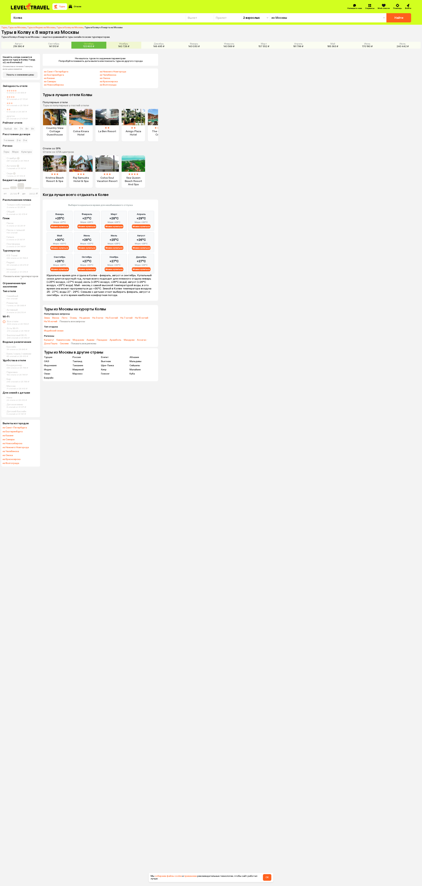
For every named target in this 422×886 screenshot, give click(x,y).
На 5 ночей (112, 318)
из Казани (8, 435)
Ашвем (90, 340)
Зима (47, 318)
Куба (132, 373)
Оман (47, 373)
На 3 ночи (97, 318)
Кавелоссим (63, 340)
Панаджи (102, 340)
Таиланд (77, 361)
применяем (190, 876)
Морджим (78, 340)
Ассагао (141, 340)
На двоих (84, 318)
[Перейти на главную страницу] (30, 6)
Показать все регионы (83, 343)
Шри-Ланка (107, 365)
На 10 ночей (141, 318)
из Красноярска (11, 459)
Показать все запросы (72, 321)
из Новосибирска (12, 443)
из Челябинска (11, 451)
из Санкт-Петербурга (15, 427)
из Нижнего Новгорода (16, 447)
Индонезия (50, 365)
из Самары (9, 439)
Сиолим (64, 343)
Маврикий (78, 369)
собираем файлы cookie (168, 876)
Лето (64, 318)
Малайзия (135, 369)
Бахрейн (48, 377)
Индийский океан (53, 330)
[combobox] (98, 18)
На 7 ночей (126, 318)
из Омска (8, 455)
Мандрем (129, 340)
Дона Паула (50, 343)
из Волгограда (11, 463)
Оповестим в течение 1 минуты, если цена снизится (18, 67)
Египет (105, 357)
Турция (48, 357)
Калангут (49, 340)
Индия (47, 369)
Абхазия (134, 357)
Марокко (78, 373)
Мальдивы (135, 361)
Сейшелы (135, 365)
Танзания (78, 365)
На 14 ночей (50, 321)
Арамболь (115, 340)
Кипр (103, 369)
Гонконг (105, 373)
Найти (398, 18)
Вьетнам (106, 361)
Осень (73, 318)
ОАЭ (46, 361)
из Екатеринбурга (13, 431)
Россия (77, 357)
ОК (267, 877)
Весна (55, 318)
